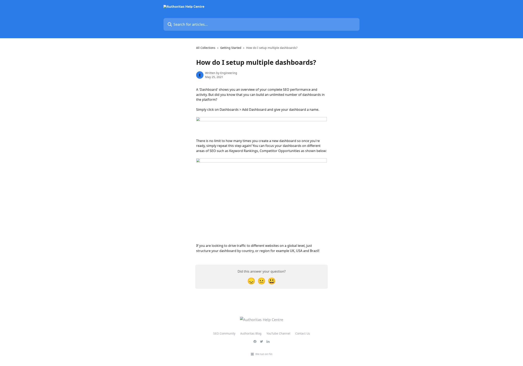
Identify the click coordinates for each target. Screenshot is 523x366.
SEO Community (224, 333)
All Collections (205, 48)
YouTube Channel (278, 333)
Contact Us (302, 333)
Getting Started (230, 48)
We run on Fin (263, 354)
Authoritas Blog (251, 333)
